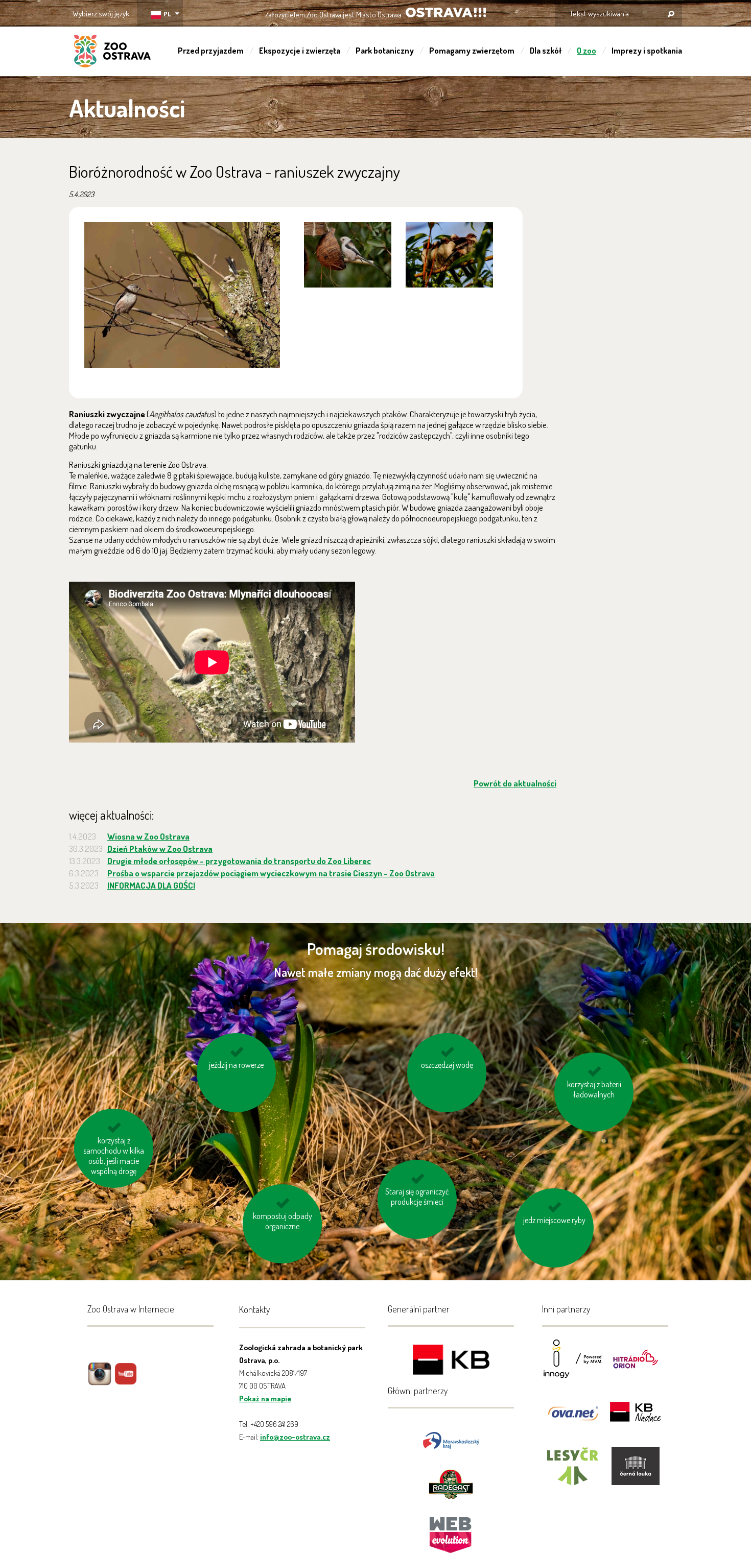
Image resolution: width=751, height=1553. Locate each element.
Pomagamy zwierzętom (471, 50)
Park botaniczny (385, 50)
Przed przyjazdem (211, 50)
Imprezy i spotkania (647, 50)
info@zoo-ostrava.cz (295, 1437)
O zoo (586, 50)
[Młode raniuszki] (449, 255)
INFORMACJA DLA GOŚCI (151, 885)
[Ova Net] (572, 1419)
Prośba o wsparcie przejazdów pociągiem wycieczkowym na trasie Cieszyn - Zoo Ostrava (271, 873)
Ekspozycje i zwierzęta (299, 50)
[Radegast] (451, 1483)
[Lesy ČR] (572, 1472)
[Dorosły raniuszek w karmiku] (347, 255)
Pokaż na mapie (265, 1398)
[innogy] (572, 1365)
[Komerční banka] (451, 1361)
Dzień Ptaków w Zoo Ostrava (160, 848)
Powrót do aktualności (515, 783)
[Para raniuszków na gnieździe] (182, 295)
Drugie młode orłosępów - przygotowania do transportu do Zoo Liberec (239, 860)
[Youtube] (125, 1381)
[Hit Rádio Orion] (635, 1365)
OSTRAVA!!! (446, 12)
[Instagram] (99, 1381)
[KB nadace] (635, 1419)
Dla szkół (545, 50)
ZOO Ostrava (112, 52)
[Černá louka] (635, 1472)
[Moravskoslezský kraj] (451, 1439)
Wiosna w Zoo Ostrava (148, 836)
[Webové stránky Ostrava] (451, 1530)
